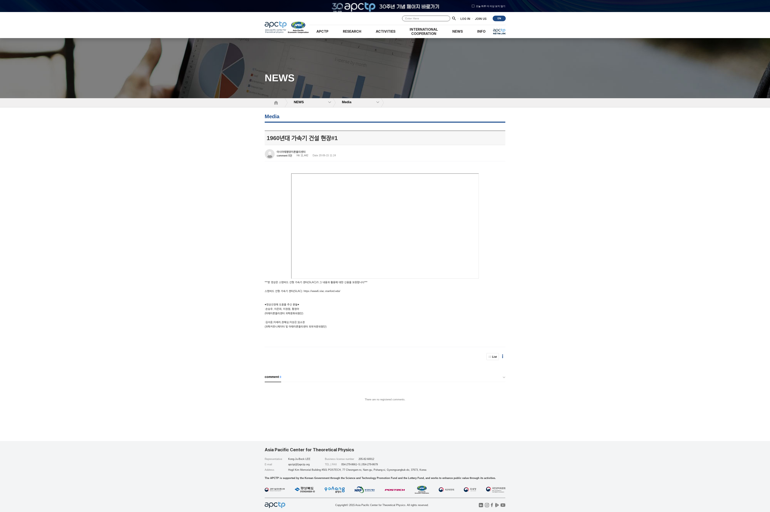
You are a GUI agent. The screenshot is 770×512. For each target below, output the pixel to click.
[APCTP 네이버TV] (496, 505)
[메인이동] (276, 28)
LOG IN (465, 18)
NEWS (457, 31)
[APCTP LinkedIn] (480, 505)
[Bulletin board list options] (502, 356)
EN (499, 18)
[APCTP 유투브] (502, 505)
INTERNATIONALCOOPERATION (424, 31)
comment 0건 (284, 155)
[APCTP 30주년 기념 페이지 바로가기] (385, 6)
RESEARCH (352, 31)
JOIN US (481, 18)
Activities (385, 31)
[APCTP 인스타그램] (486, 505)
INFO (481, 31)
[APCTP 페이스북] (491, 505)
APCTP (322, 31)
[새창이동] (298, 28)
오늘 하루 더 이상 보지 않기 (490, 6)
